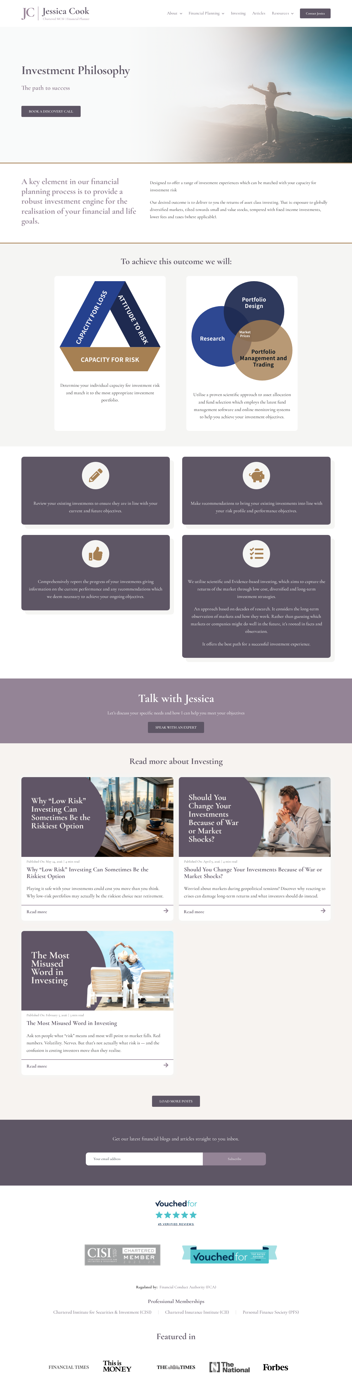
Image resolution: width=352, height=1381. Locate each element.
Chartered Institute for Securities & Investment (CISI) (102, 1312)
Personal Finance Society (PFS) (271, 1312)
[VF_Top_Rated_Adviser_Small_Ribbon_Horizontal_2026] (229, 1248)
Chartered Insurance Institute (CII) (197, 1312)
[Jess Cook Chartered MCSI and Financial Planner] (55, 9)
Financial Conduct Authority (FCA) (188, 1287)
